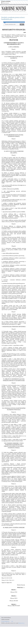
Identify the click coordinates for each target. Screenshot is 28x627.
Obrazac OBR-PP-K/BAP (14, 605)
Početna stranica (6, 3)
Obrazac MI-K (13, 598)
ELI (12, 621)
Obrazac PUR (13, 592)
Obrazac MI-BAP (14, 600)
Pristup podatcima (5, 621)
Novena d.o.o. (21, 623)
